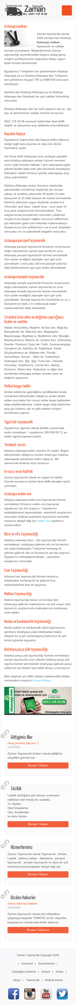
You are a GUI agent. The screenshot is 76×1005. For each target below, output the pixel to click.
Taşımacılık (33, 980)
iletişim (46, 971)
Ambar (60, 971)
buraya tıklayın (42, 680)
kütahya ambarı (54, 980)
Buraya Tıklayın (38, 765)
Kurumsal (27, 963)
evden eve (43, 520)
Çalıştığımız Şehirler (24, 971)
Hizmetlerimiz (46, 963)
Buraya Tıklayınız (38, 929)
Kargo (16, 980)
